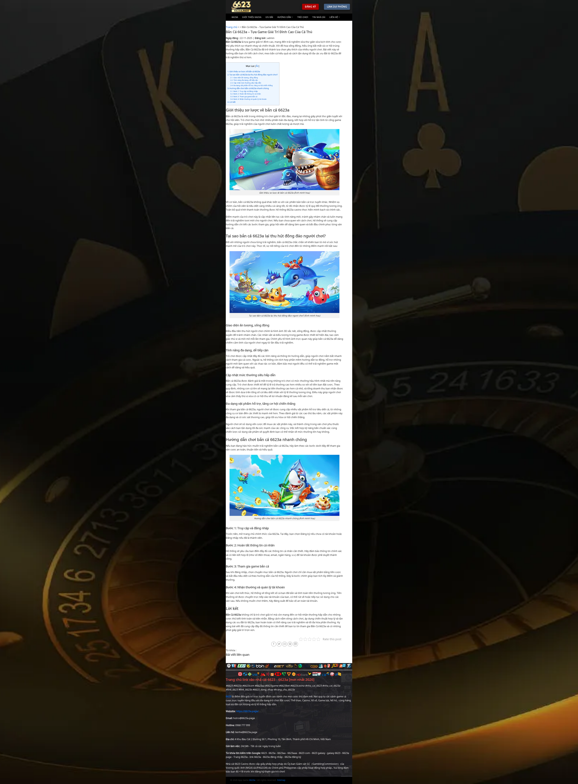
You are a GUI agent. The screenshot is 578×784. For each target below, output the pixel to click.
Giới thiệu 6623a (251, 17)
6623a (235, 17)
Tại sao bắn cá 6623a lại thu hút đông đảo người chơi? (252, 74)
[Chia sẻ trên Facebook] (273, 644)
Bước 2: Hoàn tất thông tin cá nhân (245, 94)
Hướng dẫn (284, 17)
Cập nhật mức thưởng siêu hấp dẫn (245, 83)
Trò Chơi (302, 17)
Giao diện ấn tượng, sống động (244, 77)
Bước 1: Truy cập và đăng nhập (244, 91)
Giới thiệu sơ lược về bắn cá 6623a (243, 71)
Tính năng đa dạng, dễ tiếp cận (244, 80)
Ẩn (257, 66)
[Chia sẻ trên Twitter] (279, 644)
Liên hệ (333, 17)
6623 (228, 696)
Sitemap (281, 780)
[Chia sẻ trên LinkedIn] (295, 644)
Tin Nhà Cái (318, 17)
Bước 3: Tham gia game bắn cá (243, 96)
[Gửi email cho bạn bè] (284, 644)
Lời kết (231, 102)
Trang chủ (231, 27)
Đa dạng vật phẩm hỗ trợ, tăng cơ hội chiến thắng (251, 85)
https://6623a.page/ (247, 711)
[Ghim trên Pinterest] (289, 644)
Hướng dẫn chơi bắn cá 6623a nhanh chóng (248, 88)
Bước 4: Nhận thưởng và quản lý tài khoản (248, 99)
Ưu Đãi (269, 17)
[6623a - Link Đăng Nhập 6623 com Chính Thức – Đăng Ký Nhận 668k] (243, 7)
